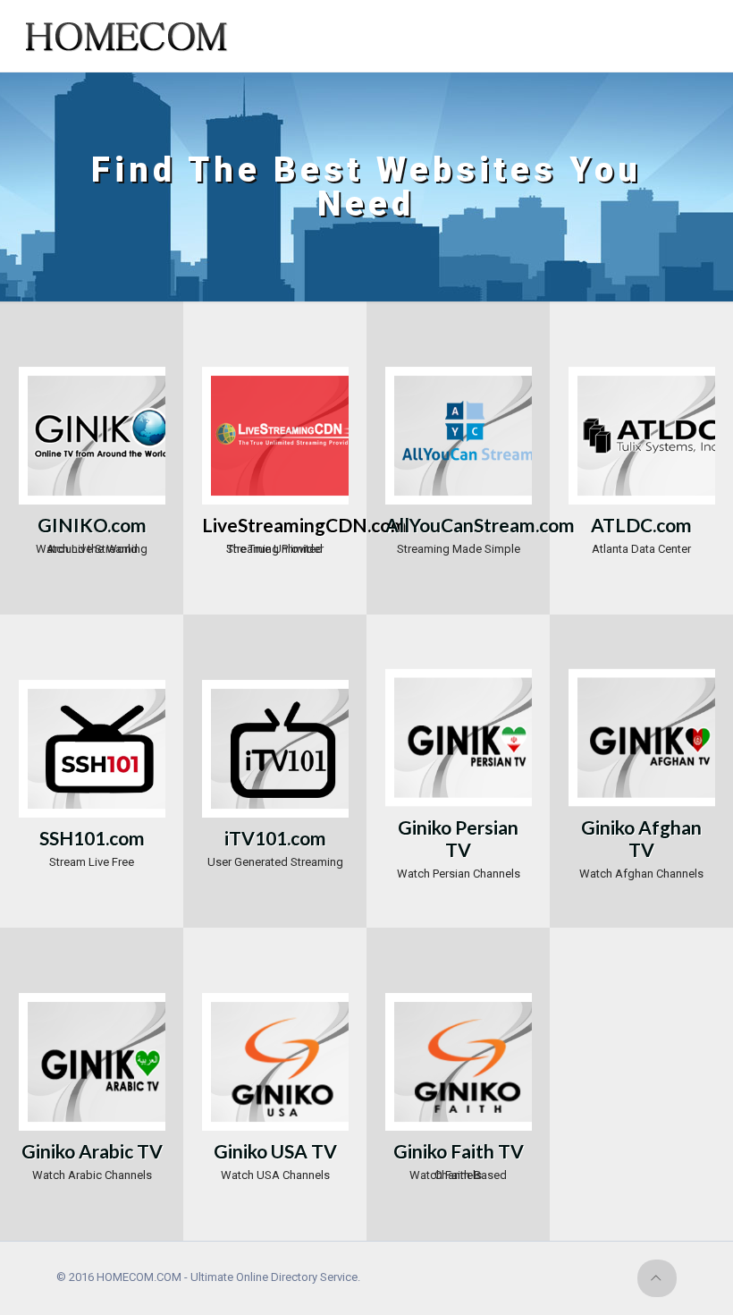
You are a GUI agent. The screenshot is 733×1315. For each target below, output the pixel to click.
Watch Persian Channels (458, 844)
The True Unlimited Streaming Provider (275, 531)
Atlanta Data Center (641, 531)
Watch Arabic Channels (92, 1157)
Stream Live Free (92, 844)
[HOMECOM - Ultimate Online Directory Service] (129, 36)
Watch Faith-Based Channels (458, 1157)
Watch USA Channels (275, 1157)
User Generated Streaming (275, 844)
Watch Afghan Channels (641, 844)
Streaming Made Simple (458, 531)
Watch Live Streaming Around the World (91, 531)
